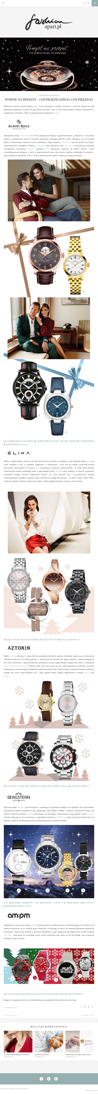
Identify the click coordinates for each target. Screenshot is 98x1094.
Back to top (91, 1090)
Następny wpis (87, 1015)
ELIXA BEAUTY (49, 639)
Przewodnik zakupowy (49, 95)
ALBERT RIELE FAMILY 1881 (50, 441)
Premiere (30, 148)
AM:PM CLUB (35, 994)
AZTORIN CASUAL (59, 786)
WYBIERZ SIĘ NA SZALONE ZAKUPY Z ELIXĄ (78, 1054)
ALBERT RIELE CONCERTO (20, 441)
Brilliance (61, 817)
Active (29, 813)
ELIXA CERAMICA (69, 639)
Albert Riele (25, 135)
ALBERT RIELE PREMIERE (80, 441)
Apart (57, 112)
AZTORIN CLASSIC (16, 786)
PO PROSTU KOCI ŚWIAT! (42, 1054)
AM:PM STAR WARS (16, 994)
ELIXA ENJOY (13, 639)
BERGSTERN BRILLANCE (79, 902)
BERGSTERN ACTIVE (50, 902)
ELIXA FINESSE (31, 639)
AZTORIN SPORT (79, 786)
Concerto (68, 145)
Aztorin (13, 656)
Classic (87, 672)
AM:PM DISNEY (75, 994)
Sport (6, 666)
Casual (6, 675)
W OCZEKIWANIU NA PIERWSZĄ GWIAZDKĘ (16, 1054)
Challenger (40, 145)
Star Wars (8, 935)
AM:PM (33, 925)
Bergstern (21, 807)
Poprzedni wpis (11, 1015)
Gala (47, 148)
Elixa (89, 461)
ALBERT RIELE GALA (16, 444)
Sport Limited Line (18, 666)
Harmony (90, 813)
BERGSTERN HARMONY (21, 902)
